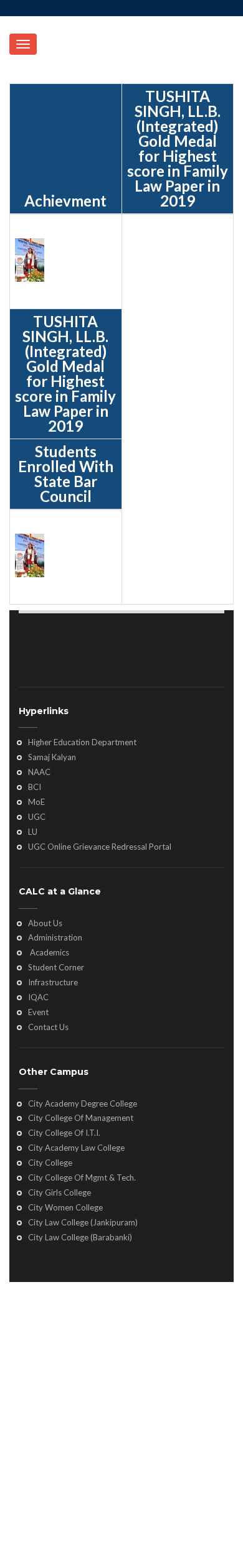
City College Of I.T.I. (64, 1133)
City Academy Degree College (82, 1103)
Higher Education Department (82, 742)
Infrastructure (53, 982)
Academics (48, 952)
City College (50, 1163)
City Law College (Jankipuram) (83, 1222)
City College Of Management (80, 1118)
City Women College (65, 1207)
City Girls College (59, 1192)
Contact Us (48, 1027)
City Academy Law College (76, 1148)
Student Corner (56, 967)
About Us (45, 923)
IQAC (38, 997)
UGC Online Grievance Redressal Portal (99, 847)
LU (32, 832)
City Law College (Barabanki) (80, 1237)
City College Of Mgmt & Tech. (82, 1177)
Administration (55, 937)
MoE (36, 802)
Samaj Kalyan (52, 757)
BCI (34, 787)
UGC (36, 817)
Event (38, 1012)
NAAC (39, 772)
